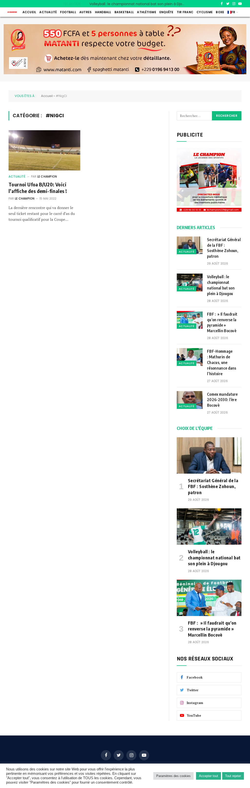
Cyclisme (205, 12)
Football (68, 12)
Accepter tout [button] (208, 776)
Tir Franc (185, 12)
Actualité (48, 12)
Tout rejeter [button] (233, 776)
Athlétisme (146, 12)
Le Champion (47, 176)
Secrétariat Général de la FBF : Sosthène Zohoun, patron (224, 248)
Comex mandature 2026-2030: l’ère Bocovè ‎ (223, 400)
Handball (103, 12)
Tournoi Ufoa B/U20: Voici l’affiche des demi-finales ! (38, 187)
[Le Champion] (12, 12)
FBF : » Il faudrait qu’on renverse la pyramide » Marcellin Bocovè (222, 322)
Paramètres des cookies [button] (173, 776)
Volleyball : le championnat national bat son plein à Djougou (138, 4)
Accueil (29, 12)
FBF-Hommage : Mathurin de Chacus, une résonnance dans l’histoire (221, 362)
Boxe (220, 12)
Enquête (166, 12)
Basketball (124, 12)
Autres (85, 12)
